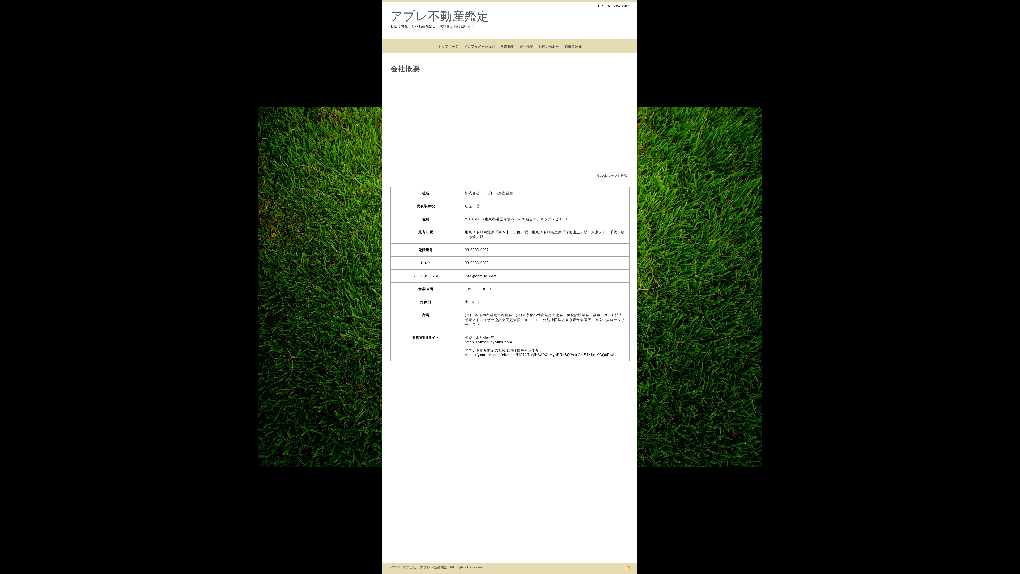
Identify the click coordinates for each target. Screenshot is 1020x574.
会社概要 (526, 46)
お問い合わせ (549, 46)
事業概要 (507, 46)
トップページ (448, 46)
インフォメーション (479, 46)
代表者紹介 (573, 46)
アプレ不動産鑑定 (439, 16)
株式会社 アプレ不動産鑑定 (425, 567)
